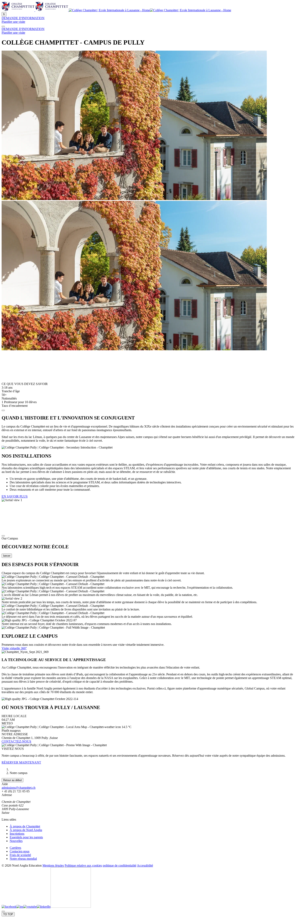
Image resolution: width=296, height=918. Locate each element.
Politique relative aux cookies (83, 865)
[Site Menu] (3, 26)
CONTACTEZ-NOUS (16, 741)
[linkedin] (44, 906)
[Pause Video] (3, 535)
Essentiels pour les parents (26, 837)
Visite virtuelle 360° (14, 648)
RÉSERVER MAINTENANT (21, 762)
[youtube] (30, 906)
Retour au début (12, 780)
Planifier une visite (13, 21)
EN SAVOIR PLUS (15, 496)
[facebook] (9, 906)
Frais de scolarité (20, 855)
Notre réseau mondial (23, 858)
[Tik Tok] (71, 906)
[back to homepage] (116, 10)
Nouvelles (16, 841)
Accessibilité (145, 865)
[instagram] (20, 906)
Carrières (15, 847)
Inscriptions (17, 833)
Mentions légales (53, 865)
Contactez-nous (19, 851)
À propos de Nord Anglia (26, 830)
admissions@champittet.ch (18, 787)
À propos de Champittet (25, 826)
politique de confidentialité (119, 865)
